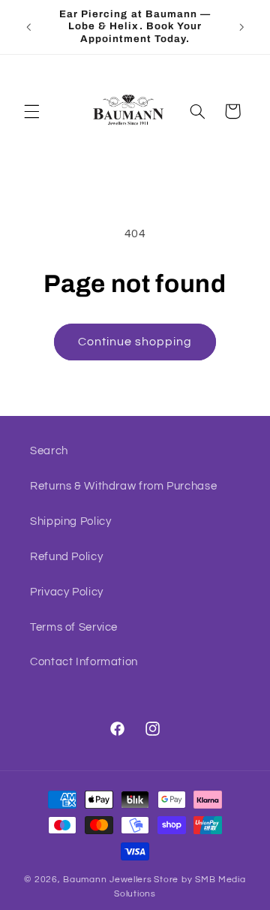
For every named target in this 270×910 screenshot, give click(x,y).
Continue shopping (135, 342)
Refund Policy (66, 556)
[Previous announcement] (28, 27)
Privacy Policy (67, 592)
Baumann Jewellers (107, 879)
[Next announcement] (241, 27)
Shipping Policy (70, 521)
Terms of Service (74, 627)
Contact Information (84, 661)
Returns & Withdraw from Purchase (123, 486)
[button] (31, 111)
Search (49, 451)
